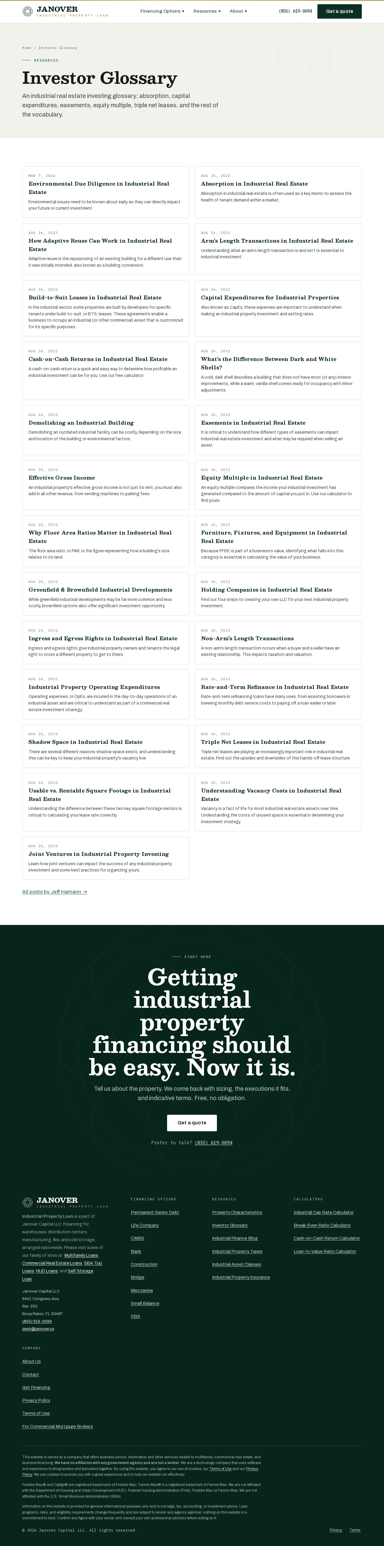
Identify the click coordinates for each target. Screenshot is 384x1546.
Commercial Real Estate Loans (52, 1263)
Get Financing (36, 1387)
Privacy (336, 1530)
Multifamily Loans (81, 1255)
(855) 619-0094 (295, 11)
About (238, 11)
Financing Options (162, 11)
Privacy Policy (36, 1400)
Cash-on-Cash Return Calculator (327, 1238)
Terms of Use (36, 1413)
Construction (144, 1264)
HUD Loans (47, 1271)
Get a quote (339, 11)
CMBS (137, 1238)
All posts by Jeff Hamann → (54, 892)
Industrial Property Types (237, 1251)
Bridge (137, 1277)
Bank (136, 1251)
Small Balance (145, 1303)
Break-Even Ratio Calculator (322, 1225)
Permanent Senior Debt (155, 1212)
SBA (135, 1316)
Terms (355, 1530)
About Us (31, 1361)
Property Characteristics (237, 1212)
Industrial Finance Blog (235, 1238)
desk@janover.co (38, 1328)
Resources (207, 11)
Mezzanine (142, 1290)
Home (27, 47)
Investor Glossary (230, 1225)
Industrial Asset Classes (236, 1264)
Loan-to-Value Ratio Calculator (325, 1251)
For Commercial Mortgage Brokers (57, 1426)
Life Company (145, 1225)
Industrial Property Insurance (241, 1277)
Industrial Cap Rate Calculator (324, 1212)
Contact (30, 1374)
